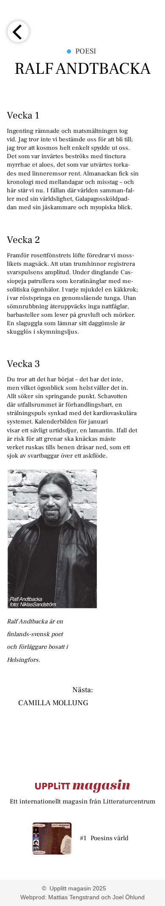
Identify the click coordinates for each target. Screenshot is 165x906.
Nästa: (82, 690)
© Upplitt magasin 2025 (74, 888)
